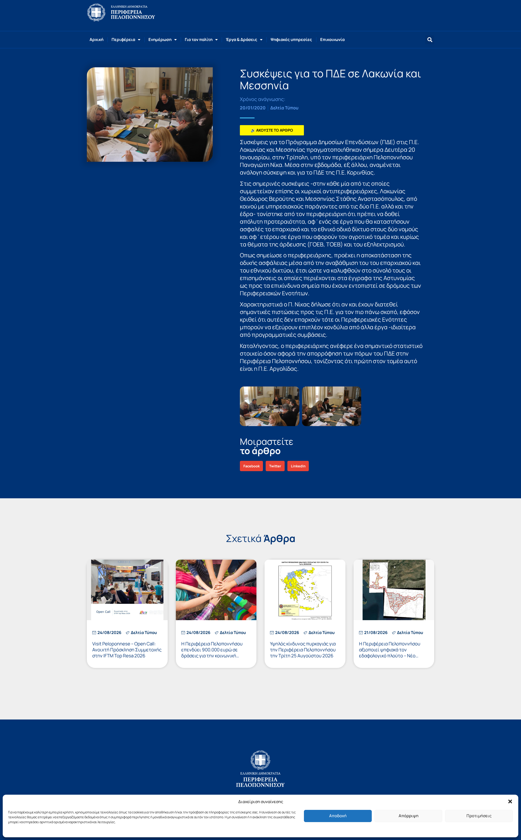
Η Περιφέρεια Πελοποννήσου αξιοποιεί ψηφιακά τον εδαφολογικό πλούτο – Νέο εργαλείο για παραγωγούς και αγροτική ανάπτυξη (390, 656)
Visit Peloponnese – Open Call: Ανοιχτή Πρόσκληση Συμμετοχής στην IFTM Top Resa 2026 (126, 650)
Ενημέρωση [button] (159, 39)
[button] (510, 801)
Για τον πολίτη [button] (198, 39)
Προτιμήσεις (478, 816)
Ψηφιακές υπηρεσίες (291, 39)
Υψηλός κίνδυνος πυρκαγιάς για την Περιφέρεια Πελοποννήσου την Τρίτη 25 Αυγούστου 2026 (303, 650)
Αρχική (96, 39)
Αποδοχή (338, 816)
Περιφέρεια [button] (123, 39)
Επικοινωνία (332, 39)
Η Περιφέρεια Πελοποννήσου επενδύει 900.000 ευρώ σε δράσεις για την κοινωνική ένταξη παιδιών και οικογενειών (215, 653)
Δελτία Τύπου (284, 108)
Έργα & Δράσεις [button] (241, 39)
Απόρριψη (408, 816)
